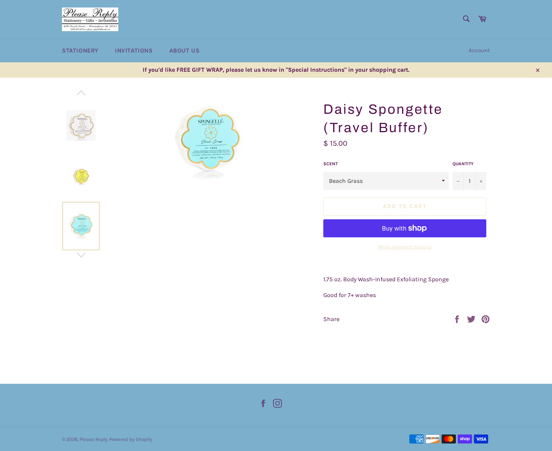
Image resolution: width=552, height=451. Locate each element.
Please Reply (93, 439)
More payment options (404, 247)
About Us (184, 50)
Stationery (80, 50)
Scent (330, 163)
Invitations (134, 50)
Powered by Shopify (130, 439)
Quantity (463, 163)
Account (479, 50)
